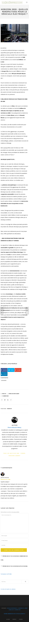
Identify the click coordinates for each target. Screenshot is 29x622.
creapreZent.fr (21, 608)
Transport (9, 408)
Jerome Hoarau (5, 477)
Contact (14, 619)
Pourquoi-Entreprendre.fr (12, 608)
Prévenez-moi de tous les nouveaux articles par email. (15, 566)
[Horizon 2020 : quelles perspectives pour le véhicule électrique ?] (2, 400)
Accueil (8, 619)
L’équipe (21, 619)
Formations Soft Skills (6, 574)
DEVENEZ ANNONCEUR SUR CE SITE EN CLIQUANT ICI (14, 613)
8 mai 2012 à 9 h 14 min (5, 479)
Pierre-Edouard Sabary (14, 427)
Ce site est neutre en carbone (8, 589)
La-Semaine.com (17, 609)
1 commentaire (5, 396)
